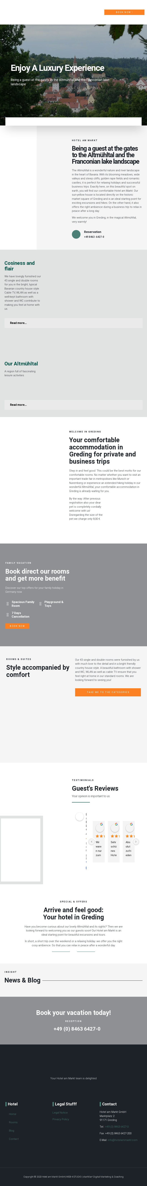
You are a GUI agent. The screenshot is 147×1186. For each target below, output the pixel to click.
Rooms (13, 1122)
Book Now (17, 626)
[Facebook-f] (61, 1090)
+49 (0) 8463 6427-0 (117, 1126)
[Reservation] (76, 234)
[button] (100, 12)
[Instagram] (73, 1090)
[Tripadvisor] (85, 1090)
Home (12, 1114)
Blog (11, 1130)
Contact (14, 1139)
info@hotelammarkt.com (122, 1140)
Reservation (92, 232)
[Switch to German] (26, 1153)
